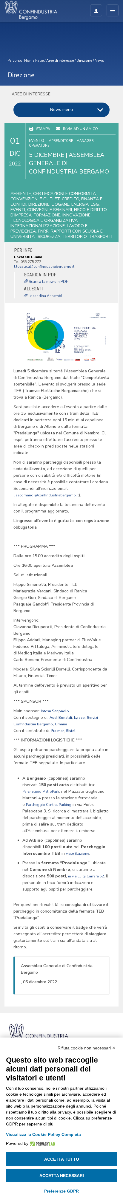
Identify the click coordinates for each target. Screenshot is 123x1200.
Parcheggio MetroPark (40, 791)
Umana (61, 724)
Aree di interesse (60, 60)
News (99, 60)
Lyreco (79, 717)
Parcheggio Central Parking (48, 804)
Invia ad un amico (80, 128)
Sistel (71, 730)
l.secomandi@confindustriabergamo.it (46, 495)
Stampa (43, 128)
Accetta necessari (61, 1175)
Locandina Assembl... (46, 295)
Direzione (84, 60)
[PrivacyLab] (41, 1143)
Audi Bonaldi (61, 717)
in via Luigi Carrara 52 (86, 876)
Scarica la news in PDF (48, 281)
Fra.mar (57, 730)
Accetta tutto (61, 1159)
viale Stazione (77, 853)
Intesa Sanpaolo (55, 711)
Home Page (34, 60)
